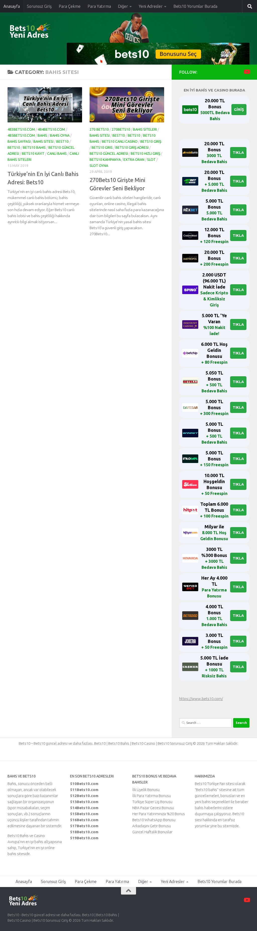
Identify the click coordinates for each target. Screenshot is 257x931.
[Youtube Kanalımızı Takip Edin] (246, 72)
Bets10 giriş (150, 141)
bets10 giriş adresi (132, 148)
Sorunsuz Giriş (39, 6)
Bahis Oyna (60, 135)
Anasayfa (12, 6)
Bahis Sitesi (43, 141)
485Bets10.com (21, 135)
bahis (42, 135)
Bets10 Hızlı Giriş (145, 154)
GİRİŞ (239, 109)
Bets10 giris (102, 148)
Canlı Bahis (57, 154)
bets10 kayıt (33, 154)
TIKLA (238, 152)
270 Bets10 (99, 129)
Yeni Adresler (151, 6)
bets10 (14, 148)
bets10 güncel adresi (109, 154)
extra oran (133, 160)
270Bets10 (121, 129)
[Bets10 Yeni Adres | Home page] (39, 31)
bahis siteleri (145, 129)
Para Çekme (70, 6)
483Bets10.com (21, 129)
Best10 (62, 141)
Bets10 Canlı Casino (120, 141)
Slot (151, 160)
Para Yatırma (99, 6)
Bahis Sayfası (19, 141)
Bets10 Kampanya (105, 160)
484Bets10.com (51, 129)
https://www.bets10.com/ (201, 698)
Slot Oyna (99, 166)
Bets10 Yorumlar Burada (195, 6)
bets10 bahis (34, 148)
